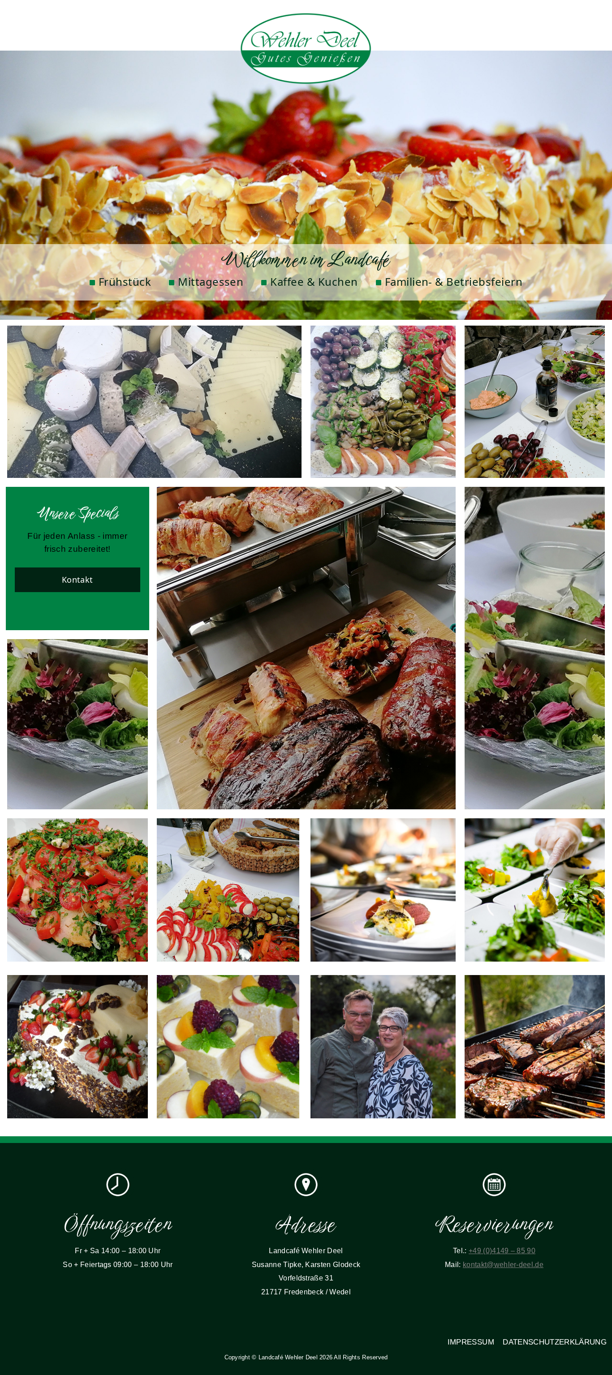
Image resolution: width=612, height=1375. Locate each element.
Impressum (471, 1342)
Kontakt (77, 579)
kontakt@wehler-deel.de (503, 1264)
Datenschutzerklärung (555, 1342)
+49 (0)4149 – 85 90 (502, 1251)
